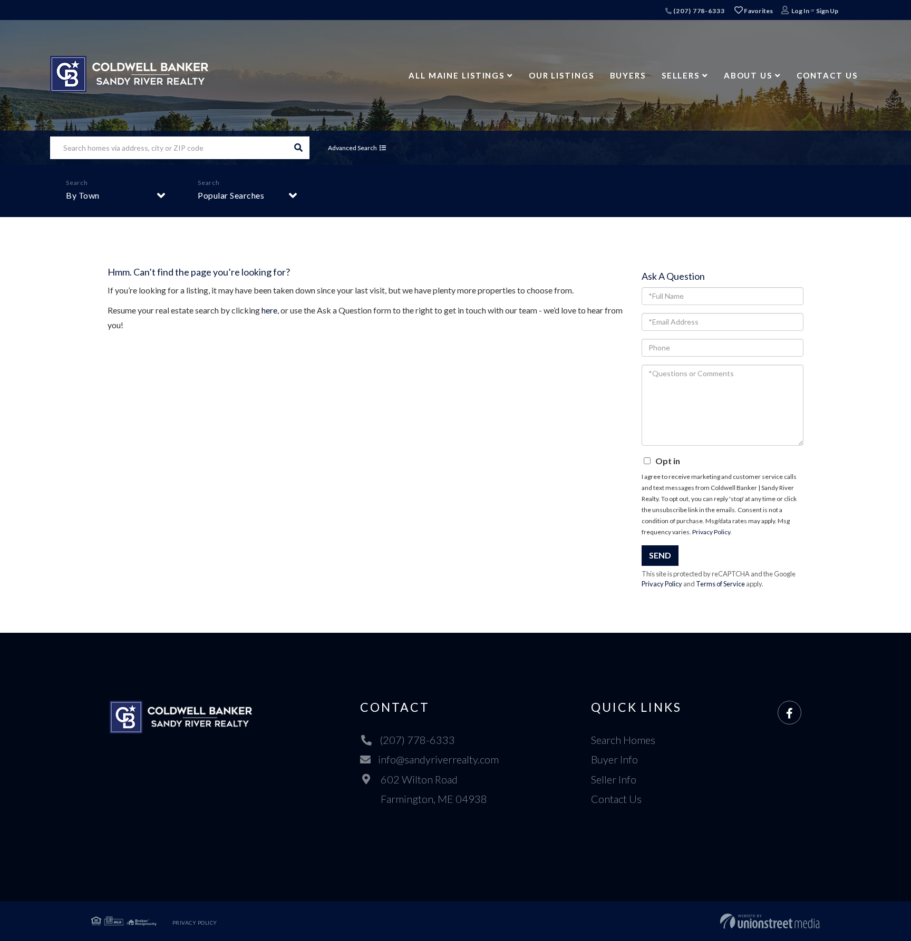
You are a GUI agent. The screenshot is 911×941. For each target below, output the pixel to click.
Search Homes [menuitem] (623, 739)
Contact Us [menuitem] (827, 75)
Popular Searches (231, 195)
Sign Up (827, 11)
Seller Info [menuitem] (613, 779)
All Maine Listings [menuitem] (457, 75)
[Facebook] (789, 713)
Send (660, 555)
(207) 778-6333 (698, 11)
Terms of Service (720, 584)
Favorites (758, 11)
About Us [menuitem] (748, 75)
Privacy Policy (711, 532)
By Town (83, 195)
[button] (298, 147)
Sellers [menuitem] (681, 75)
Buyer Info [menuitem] (614, 759)
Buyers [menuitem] (628, 75)
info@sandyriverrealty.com (438, 759)
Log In (800, 11)
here (269, 310)
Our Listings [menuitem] (561, 75)
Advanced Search (352, 148)
